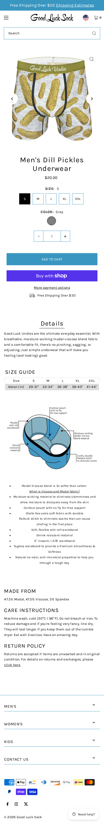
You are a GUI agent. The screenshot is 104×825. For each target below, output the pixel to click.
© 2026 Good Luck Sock (23, 817)
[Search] (94, 33)
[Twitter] (26, 804)
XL (64, 199)
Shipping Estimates (75, 5)
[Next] (91, 98)
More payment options (52, 287)
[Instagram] (16, 804)
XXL (78, 199)
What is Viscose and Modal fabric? (54, 491)
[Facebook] (8, 804)
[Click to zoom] (91, 59)
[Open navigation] (14, 17)
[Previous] (12, 98)
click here (12, 665)
